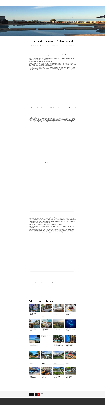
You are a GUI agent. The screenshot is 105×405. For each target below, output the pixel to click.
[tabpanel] (52, 19)
